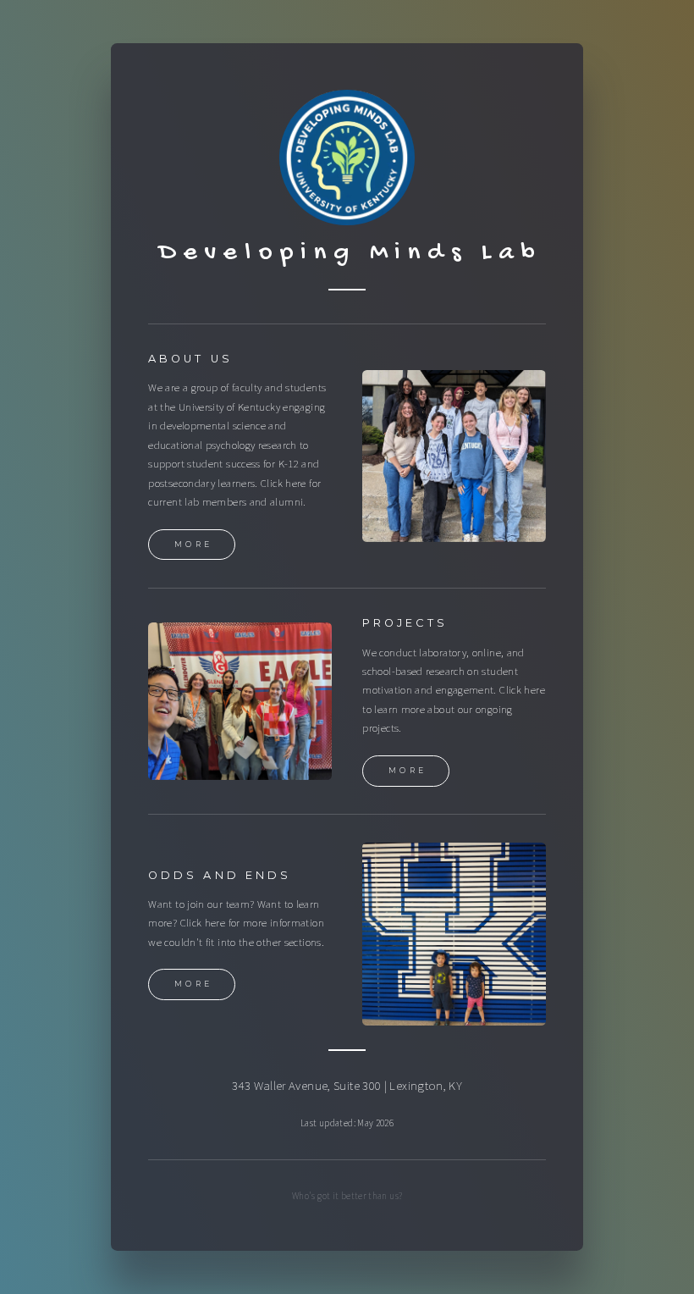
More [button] (193, 544)
